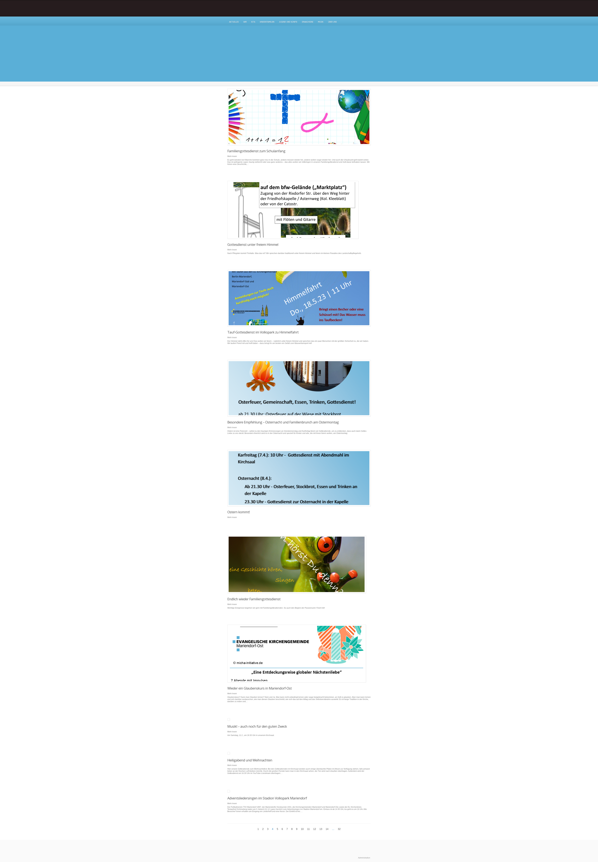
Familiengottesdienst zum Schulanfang (256, 151)
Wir (245, 22)
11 (308, 829)
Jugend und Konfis (288, 22)
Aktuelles (234, 22)
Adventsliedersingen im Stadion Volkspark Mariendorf (267, 798)
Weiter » (345, 829)
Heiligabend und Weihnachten (249, 760)
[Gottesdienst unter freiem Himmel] (299, 210)
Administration (364, 858)
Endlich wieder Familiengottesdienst (253, 599)
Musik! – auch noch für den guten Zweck (257, 726)
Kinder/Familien (267, 22)
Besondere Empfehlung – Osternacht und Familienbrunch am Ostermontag (283, 422)
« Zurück (253, 829)
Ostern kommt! (238, 512)
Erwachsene (307, 22)
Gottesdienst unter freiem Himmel (252, 244)
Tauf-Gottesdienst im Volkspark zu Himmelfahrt (263, 332)
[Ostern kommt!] (299, 478)
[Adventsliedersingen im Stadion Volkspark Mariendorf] (299, 791)
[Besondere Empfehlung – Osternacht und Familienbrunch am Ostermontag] (299, 388)
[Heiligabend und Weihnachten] (299, 753)
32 (339, 829)
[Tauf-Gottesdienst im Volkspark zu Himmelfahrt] (299, 298)
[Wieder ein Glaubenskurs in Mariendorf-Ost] (299, 654)
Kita (253, 22)
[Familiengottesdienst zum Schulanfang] (299, 117)
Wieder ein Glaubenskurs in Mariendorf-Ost (259, 688)
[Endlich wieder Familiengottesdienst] (299, 564)
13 (320, 829)
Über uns (332, 22)
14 (327, 829)
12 (314, 829)
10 (302, 829)
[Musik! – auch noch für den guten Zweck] (299, 719)
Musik (320, 22)
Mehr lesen (232, 156)
